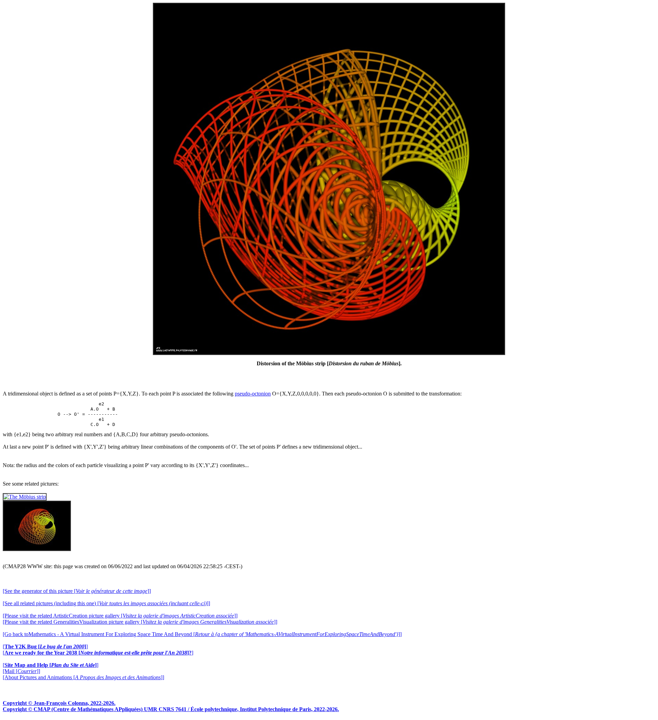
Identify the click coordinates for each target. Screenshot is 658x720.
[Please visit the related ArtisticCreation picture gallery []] (120, 616)
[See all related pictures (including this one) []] (106, 603)
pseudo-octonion (253, 393)
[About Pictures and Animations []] (83, 677)
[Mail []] (21, 671)
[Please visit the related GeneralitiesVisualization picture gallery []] (140, 622)
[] (45, 646)
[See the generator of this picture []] (77, 591)
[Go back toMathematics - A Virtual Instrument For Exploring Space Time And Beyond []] (202, 634)
